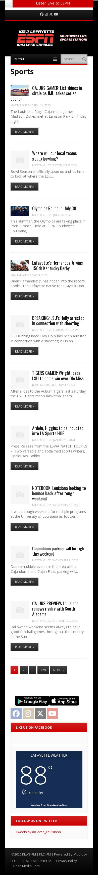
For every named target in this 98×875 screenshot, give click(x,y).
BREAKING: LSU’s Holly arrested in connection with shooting (58, 320)
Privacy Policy (66, 861)
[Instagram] (46, 14)
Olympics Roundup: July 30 (54, 208)
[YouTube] (56, 14)
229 (43, 670)
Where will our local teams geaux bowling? (54, 156)
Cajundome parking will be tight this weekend (59, 551)
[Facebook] (41, 14)
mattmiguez (20, 105)
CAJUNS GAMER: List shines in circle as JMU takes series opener (46, 93)
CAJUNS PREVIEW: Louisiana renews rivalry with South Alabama (55, 608)
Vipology (80, 854)
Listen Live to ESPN (53, 2)
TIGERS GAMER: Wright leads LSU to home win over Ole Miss (57, 375)
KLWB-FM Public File (36, 861)
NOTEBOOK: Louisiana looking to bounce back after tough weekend (59, 493)
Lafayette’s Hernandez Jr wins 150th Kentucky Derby (57, 265)
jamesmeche (41, 385)
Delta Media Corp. (26, 866)
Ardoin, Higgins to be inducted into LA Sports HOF (57, 431)
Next (58, 670)
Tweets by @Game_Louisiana (38, 832)
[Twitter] (51, 14)
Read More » (24, 132)
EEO (14, 861)
